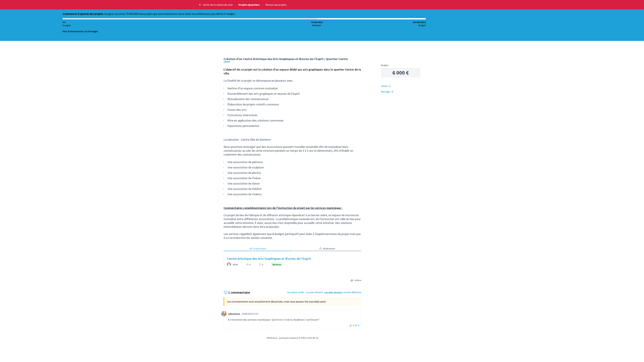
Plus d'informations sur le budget (80, 31)
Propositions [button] (259, 248)
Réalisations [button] (329, 248)
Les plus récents (314, 292)
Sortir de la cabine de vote (218, 4)
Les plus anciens (333, 292)
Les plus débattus (352, 292)
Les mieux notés (295, 292)
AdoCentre (234, 313)
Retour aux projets (276, 4)
